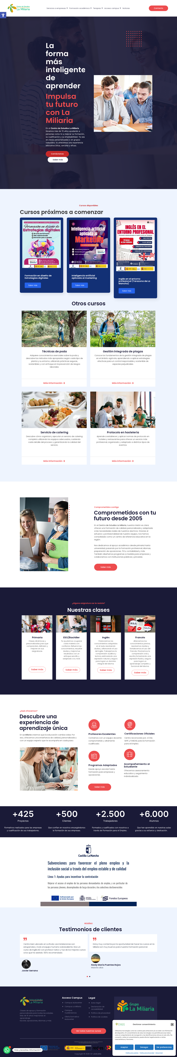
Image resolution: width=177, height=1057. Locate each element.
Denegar (144, 1047)
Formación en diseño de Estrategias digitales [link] (38, 276)
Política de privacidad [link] (147, 1053)
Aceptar (124, 1047)
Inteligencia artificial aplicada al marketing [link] (84, 276)
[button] (172, 1024)
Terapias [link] (97, 8)
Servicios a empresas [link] (56, 8)
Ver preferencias (164, 1047)
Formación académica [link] (79, 8)
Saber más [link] (32, 285)
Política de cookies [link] (132, 1053)
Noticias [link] (126, 8)
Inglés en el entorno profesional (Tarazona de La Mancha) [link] (134, 281)
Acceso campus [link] (111, 8)
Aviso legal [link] (159, 1053)
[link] (3, 15)
